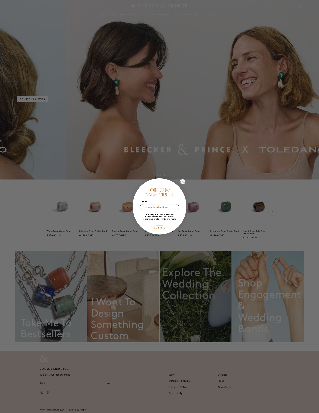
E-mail (143, 201)
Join (159, 228)
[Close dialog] (182, 182)
